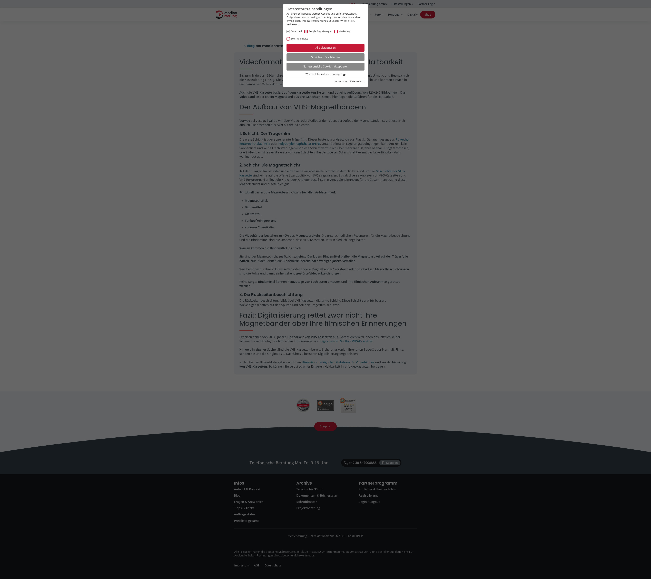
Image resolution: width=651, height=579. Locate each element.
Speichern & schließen (325, 57)
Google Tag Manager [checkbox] (320, 31)
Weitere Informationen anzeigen (324, 74)
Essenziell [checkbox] (296, 31)
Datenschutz (357, 81)
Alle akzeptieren (325, 48)
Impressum (341, 81)
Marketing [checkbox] (344, 31)
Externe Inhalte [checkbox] (299, 38)
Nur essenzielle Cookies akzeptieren (325, 66)
